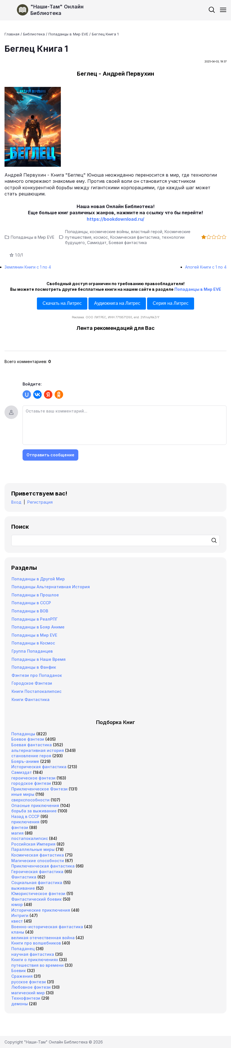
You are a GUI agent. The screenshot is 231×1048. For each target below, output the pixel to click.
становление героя (31, 755)
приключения (25, 821)
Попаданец (23, 948)
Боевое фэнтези (27, 739)
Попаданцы (76, 231)
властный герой (146, 231)
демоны (19, 1003)
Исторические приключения (40, 910)
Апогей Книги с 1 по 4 (205, 267)
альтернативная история (37, 750)
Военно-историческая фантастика (47, 926)
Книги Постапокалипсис (36, 691)
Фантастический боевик (36, 899)
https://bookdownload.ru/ (115, 219)
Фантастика (23, 877)
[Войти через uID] (27, 394)
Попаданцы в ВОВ (30, 610)
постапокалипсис (29, 838)
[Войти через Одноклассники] (59, 394)
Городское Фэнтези (32, 683)
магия (17, 833)
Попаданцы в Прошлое (35, 594)
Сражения (22, 976)
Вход (16, 502)
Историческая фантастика (38, 766)
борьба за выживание (34, 810)
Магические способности (37, 860)
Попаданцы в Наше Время (39, 659)
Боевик (18, 970)
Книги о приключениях (34, 959)
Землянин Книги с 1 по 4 (28, 267)
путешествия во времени (37, 965)
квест (17, 921)
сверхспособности (30, 799)
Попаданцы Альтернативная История (51, 586)
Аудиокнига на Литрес (117, 303)
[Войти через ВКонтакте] (37, 394)
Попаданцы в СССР (31, 602)
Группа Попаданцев (32, 651)
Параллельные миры (33, 849)
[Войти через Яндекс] (48, 394)
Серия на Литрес (170, 303)
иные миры (22, 794)
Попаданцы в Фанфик (34, 667)
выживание (23, 888)
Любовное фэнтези (31, 987)
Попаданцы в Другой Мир (38, 578)
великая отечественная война (43, 937)
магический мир (28, 992)
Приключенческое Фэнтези (39, 788)
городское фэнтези (31, 783)
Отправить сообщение (50, 454)
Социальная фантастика (36, 882)
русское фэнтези (28, 981)
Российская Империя (33, 844)
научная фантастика (32, 954)
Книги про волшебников (36, 943)
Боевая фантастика (128, 242)
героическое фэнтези (33, 778)
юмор (17, 904)
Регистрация (40, 502)
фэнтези (19, 827)
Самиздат (96, 242)
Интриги (19, 915)
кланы (17, 932)
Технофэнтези (25, 998)
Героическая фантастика (37, 871)
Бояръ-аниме (25, 761)
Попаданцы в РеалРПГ (35, 619)
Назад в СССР (25, 816)
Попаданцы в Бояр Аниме (38, 627)
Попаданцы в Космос (33, 643)
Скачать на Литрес (62, 303)
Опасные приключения (35, 805)
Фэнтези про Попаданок (37, 675)
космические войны (109, 231)
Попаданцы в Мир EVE (32, 237)
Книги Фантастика (31, 699)
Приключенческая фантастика (43, 866)
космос (101, 237)
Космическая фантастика (134, 237)
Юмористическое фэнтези (38, 893)
